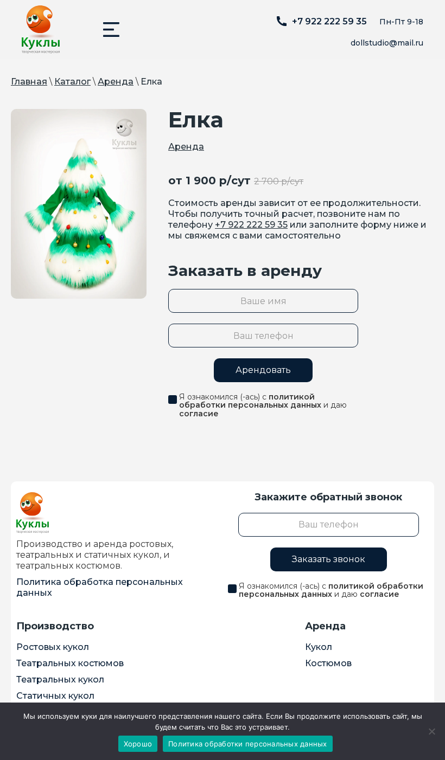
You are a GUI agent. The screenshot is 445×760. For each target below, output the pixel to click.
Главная (29, 81)
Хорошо (138, 743)
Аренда (116, 81)
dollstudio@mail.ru (387, 43)
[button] (111, 29)
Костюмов (328, 663)
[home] (41, 29)
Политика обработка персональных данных (99, 587)
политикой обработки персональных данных (250, 401)
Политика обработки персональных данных (247, 743)
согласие (199, 413)
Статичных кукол (55, 696)
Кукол (318, 647)
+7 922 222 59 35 (251, 225)
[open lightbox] (79, 204)
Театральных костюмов (70, 663)
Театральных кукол (60, 679)
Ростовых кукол (52, 647)
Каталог (72, 81)
